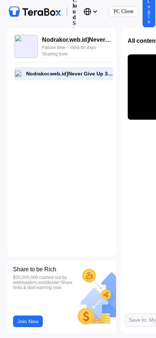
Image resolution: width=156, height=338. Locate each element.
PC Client (124, 11)
